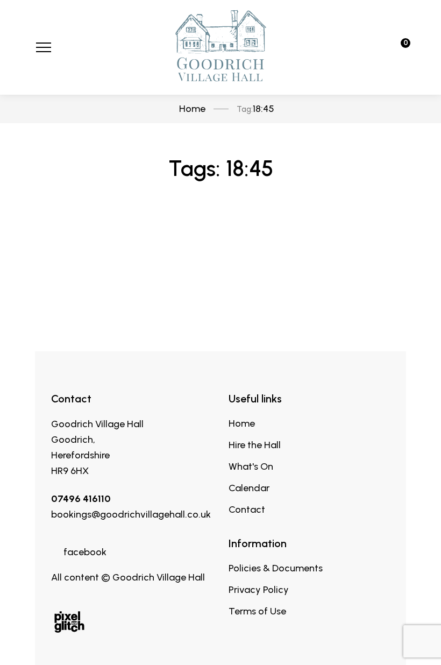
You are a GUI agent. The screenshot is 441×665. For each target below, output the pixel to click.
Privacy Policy (259, 590)
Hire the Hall (255, 445)
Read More (221, 284)
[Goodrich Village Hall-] (220, 47)
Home (242, 423)
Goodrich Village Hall (97, 424)
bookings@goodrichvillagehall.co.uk (131, 514)
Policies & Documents (276, 568)
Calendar (249, 488)
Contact (247, 509)
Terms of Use (257, 611)
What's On (251, 466)
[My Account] (369, 47)
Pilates (220, 233)
